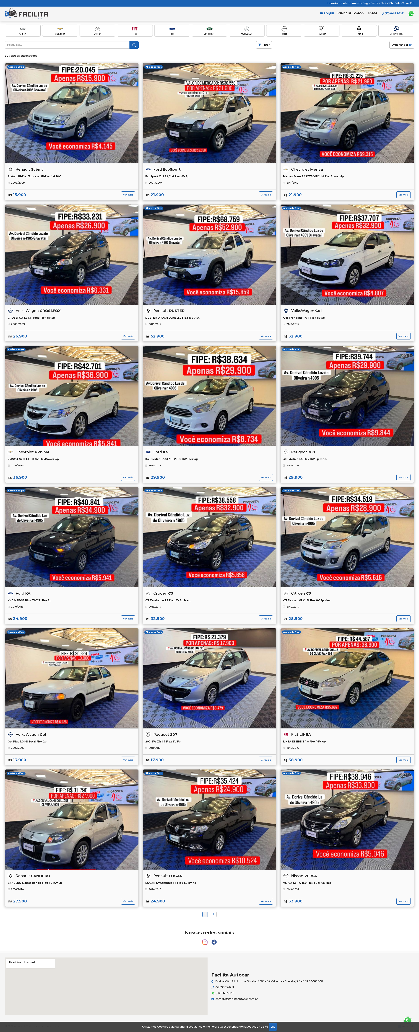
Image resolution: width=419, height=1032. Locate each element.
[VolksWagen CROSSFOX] (71, 255)
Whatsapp (411, 13)
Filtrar (265, 44)
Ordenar (400, 44)
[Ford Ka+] (209, 396)
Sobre (372, 13)
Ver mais (128, 195)
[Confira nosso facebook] (214, 940)
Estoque (327, 13)
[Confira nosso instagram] (205, 940)
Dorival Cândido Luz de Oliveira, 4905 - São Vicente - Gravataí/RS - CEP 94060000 (269, 981)
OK (273, 1026)
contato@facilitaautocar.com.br (236, 999)
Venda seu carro (351, 13)
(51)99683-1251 (224, 987)
